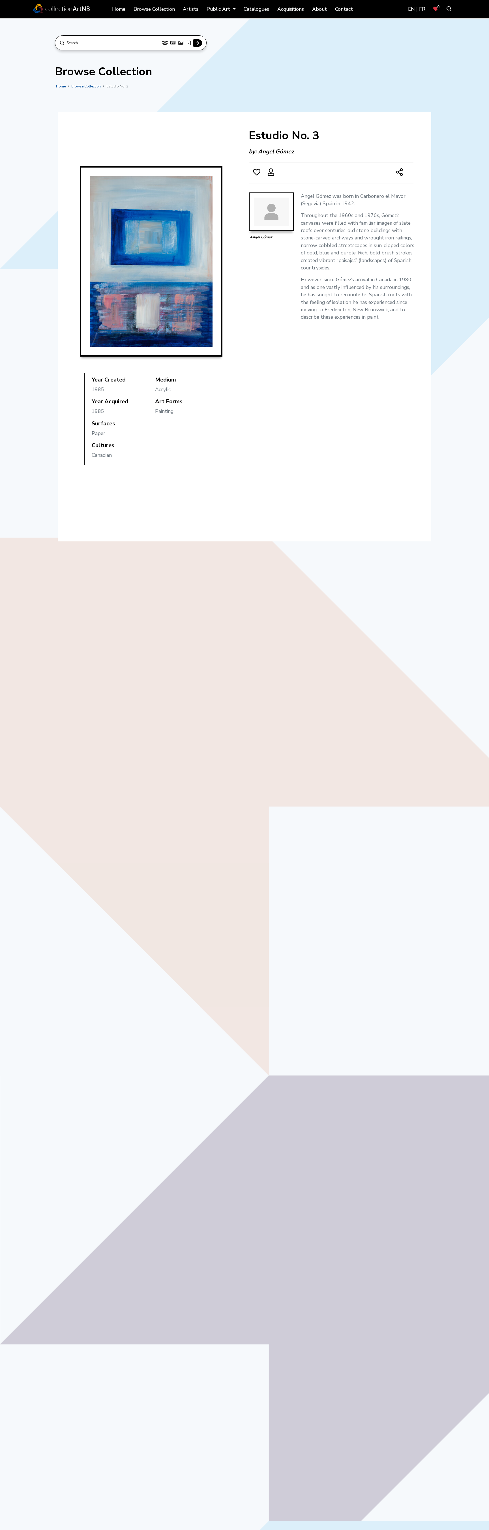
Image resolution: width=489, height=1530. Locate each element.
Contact (344, 9)
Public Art (219, 9)
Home (118, 9)
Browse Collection (154, 9)
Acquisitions (290, 9)
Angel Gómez (276, 151)
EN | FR (416, 9)
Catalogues (256, 9)
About (319, 9)
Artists (190, 9)
